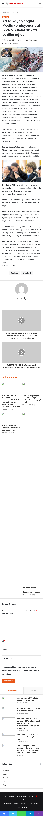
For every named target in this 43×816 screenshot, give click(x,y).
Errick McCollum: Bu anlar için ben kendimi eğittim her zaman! (28, 736)
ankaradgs (8, 40)
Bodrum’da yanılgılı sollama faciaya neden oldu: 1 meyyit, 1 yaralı (31, 398)
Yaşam (5, 785)
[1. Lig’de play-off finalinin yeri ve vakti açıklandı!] (8, 701)
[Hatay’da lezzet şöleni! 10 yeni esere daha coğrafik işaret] (31, 499)
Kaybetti (27, 273)
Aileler (15, 273)
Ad (3, 641)
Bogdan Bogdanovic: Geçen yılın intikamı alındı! (28, 709)
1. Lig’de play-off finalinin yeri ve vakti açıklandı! (27, 699)
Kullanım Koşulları (33, 803)
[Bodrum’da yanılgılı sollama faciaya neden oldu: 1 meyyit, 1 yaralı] (31, 388)
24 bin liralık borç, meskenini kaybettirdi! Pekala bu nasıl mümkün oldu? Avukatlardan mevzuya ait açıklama (11, 401)
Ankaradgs (21, 800)
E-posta (5, 650)
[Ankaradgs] (15, 3)
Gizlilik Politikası (21, 807)
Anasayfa (7, 12)
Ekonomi (6, 771)
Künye (16, 803)
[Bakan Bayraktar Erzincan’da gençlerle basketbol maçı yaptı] (11, 418)
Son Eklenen (12, 691)
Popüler (33, 691)
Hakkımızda (8, 803)
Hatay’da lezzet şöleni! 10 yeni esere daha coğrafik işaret (31, 590)
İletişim (22, 803)
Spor (5, 781)
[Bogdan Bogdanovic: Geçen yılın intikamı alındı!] (8, 711)
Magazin (6, 778)
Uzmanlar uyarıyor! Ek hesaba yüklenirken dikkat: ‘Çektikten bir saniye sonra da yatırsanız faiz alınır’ (28, 749)
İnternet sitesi (7, 658)
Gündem (15, 12)
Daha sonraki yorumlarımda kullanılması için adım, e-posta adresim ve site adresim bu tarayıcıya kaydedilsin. (21, 670)
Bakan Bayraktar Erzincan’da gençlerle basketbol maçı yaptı (11, 427)
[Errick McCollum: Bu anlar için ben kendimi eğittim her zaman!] (8, 737)
